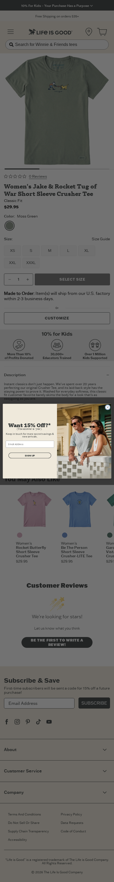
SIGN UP (30, 455)
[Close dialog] (107, 407)
